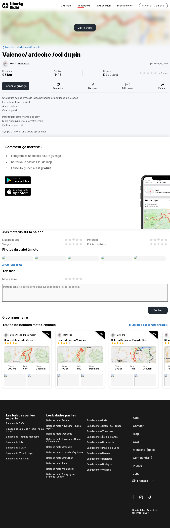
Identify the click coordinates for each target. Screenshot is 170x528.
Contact (138, 426)
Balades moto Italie (97, 420)
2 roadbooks (23, 64)
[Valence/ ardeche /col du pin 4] (116, 258)
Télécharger (127, 88)
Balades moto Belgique (99, 459)
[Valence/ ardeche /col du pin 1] (17, 258)
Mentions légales (144, 449)
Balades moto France (58, 420)
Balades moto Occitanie (59, 434)
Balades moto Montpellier (60, 469)
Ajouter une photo (12, 264)
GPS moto (66, 5)
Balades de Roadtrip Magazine (23, 437)
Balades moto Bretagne (99, 464)
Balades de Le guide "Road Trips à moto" (25, 430)
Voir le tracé (85, 27)
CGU (136, 442)
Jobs (136, 473)
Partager (162, 88)
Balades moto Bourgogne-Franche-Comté (61, 475)
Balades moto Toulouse (100, 431)
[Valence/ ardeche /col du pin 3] (83, 258)
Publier (158, 310)
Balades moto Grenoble (59, 447)
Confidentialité (142, 457)
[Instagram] (141, 497)
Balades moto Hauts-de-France (104, 426)
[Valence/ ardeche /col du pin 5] (150, 258)
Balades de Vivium (16, 448)
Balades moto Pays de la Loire (103, 448)
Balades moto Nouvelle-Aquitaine (64, 452)
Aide (136, 418)
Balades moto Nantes (98, 453)
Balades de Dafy (15, 423)
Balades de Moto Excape (19, 453)
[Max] (5, 64)
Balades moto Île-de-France (102, 437)
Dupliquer (92, 88)
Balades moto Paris (56, 463)
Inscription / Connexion (153, 5)
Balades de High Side (17, 458)
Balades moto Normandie (100, 442)
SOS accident (103, 5)
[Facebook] (133, 497)
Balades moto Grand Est (59, 458)
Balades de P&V (14, 442)
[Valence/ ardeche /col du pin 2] (50, 258)
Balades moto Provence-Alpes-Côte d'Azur (63, 440)
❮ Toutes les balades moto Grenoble (21, 47)
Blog (136, 434)
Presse (137, 465)
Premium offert (125, 5)
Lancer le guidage (16, 86)
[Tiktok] (150, 497)
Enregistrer (58, 88)
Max (12, 64)
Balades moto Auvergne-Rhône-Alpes (64, 427)
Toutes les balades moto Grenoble (148, 324)
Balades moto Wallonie (99, 470)
